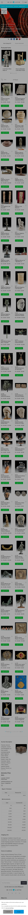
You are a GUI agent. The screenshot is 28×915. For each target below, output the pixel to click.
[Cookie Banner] (14, 907)
